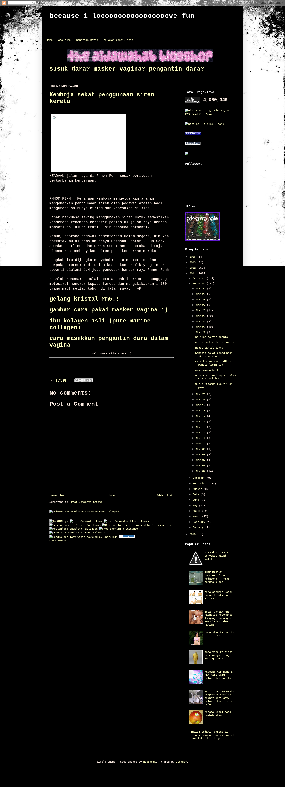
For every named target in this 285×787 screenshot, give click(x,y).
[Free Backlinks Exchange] (118, 528)
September (200, 483)
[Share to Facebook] (87, 380)
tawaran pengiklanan (118, 40)
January (199, 527)
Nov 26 (201, 310)
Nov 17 (201, 416)
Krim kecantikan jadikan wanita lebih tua (213, 363)
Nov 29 (201, 293)
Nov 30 (201, 288)
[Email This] (76, 380)
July (196, 494)
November (200, 283)
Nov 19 (201, 405)
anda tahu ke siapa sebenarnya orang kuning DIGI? (218, 655)
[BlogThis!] (80, 380)
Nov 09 (201, 449)
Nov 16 (201, 421)
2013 (193, 262)
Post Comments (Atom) (86, 502)
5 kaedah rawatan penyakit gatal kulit (217, 556)
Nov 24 (201, 321)
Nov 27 (201, 305)
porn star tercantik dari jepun (219, 634)
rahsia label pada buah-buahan (218, 713)
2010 (193, 534)
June (196, 499)
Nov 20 (201, 399)
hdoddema (149, 761)
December (200, 278)
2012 (193, 267)
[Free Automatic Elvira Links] (126, 521)
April (197, 510)
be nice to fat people (211, 337)
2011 (193, 273)
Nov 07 (201, 460)
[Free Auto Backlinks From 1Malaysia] (77, 532)
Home (49, 40)
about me (64, 40)
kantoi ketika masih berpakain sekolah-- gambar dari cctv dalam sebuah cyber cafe (219, 698)
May (196, 505)
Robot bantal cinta (209, 347)
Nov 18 (201, 410)
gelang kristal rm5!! (84, 299)
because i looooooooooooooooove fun (121, 16)
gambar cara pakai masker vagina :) (108, 310)
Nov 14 (201, 432)
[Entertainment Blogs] (127, 537)
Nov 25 (201, 316)
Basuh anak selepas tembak (214, 342)
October (199, 477)
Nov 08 (201, 454)
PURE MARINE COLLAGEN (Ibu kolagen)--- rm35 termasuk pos (217, 577)
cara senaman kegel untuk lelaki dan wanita (218, 595)
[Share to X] (84, 380)
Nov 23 (201, 327)
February (200, 522)
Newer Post (58, 495)
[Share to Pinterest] (91, 380)
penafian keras (87, 40)
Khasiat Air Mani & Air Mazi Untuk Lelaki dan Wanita (218, 675)
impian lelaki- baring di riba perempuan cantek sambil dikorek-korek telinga (211, 735)
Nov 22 (201, 332)
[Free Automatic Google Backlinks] (75, 525)
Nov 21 (201, 394)
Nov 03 (201, 465)
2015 (193, 256)
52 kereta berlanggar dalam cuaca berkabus (215, 377)
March (197, 516)
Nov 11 (201, 443)
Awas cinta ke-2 (206, 370)
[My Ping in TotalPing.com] (193, 134)
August (198, 489)
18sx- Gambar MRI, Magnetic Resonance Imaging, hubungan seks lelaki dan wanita (218, 618)
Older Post (165, 495)
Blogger (181, 761)
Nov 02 (201, 471)
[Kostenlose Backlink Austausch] (73, 528)
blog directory (57, 541)
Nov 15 (201, 427)
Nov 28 (201, 299)
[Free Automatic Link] (86, 521)
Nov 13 (201, 438)
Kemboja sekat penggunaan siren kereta (213, 354)
